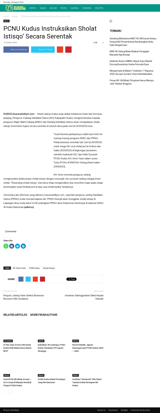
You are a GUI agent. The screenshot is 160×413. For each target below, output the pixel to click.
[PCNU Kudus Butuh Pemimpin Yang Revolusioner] (53, 366)
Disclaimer (113, 410)
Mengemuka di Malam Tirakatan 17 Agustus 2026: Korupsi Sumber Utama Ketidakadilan (131, 72)
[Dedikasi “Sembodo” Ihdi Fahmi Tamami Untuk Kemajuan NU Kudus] (87, 366)
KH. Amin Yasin (19, 268)
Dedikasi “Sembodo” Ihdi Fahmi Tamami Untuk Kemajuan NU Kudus (86, 382)
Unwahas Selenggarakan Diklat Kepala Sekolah (84, 297)
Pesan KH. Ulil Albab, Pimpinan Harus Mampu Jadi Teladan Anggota (132, 82)
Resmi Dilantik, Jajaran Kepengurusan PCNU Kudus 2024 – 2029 (87, 348)
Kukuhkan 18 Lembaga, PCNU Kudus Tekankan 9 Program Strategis (51, 348)
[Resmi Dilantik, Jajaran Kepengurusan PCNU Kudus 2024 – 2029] (87, 331)
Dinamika (8, 341)
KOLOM (53, 8)
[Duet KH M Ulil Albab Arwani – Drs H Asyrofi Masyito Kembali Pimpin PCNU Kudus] (19, 366)
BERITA (33, 8)
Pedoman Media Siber (140, 410)
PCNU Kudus (34, 268)
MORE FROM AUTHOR (43, 314)
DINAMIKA (87, 8)
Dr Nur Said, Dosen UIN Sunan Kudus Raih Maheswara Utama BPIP (17, 348)
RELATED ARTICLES (15, 314)
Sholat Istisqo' (49, 268)
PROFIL (63, 8)
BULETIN (99, 8)
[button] (153, 8)
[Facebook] (154, 2)
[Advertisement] (26, 153)
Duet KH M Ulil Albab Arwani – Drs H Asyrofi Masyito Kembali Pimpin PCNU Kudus (17, 382)
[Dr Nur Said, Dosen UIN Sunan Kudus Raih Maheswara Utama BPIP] (19, 331)
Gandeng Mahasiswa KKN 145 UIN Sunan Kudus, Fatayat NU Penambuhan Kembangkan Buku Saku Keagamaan (133, 41)
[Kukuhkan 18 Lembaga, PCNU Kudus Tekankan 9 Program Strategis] (53, 331)
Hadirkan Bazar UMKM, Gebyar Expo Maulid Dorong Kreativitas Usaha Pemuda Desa (131, 63)
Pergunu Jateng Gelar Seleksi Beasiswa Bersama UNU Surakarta (23, 297)
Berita (15, 16)
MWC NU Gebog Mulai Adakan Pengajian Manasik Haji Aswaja (129, 53)
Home (6, 16)
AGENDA (75, 8)
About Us (101, 410)
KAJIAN (43, 8)
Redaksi (124, 410)
